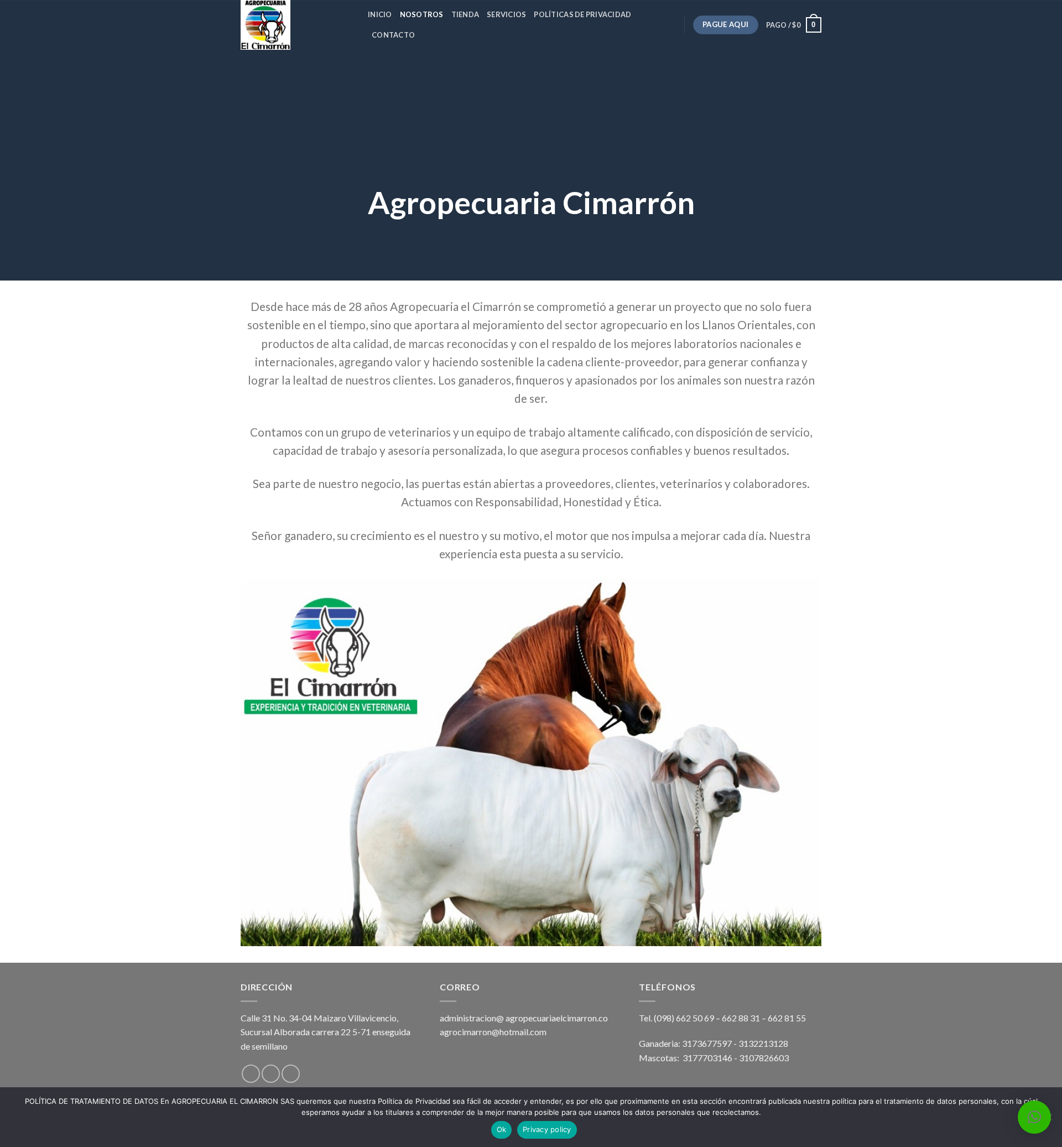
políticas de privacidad (582, 14)
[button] (1034, 1117)
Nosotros (422, 14)
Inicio (380, 14)
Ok (502, 1129)
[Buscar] (427, 34)
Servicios (506, 14)
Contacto (393, 34)
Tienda (465, 14)
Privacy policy (547, 1129)
